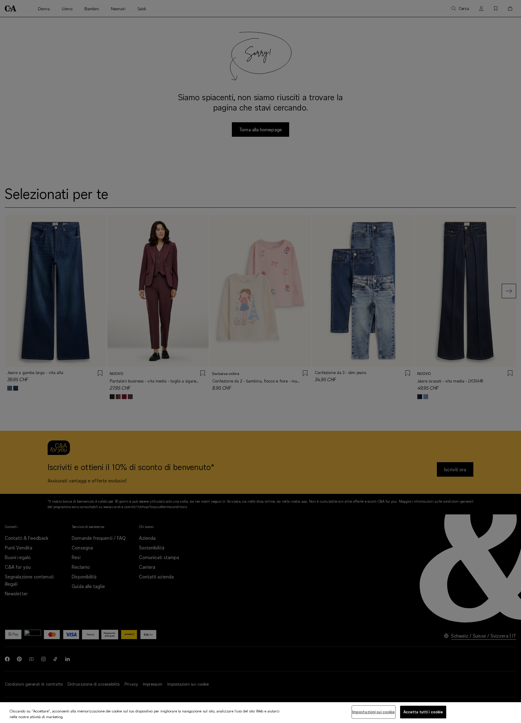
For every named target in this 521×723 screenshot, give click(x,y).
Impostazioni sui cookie (373, 711)
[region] (260, 712)
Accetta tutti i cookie (423, 711)
